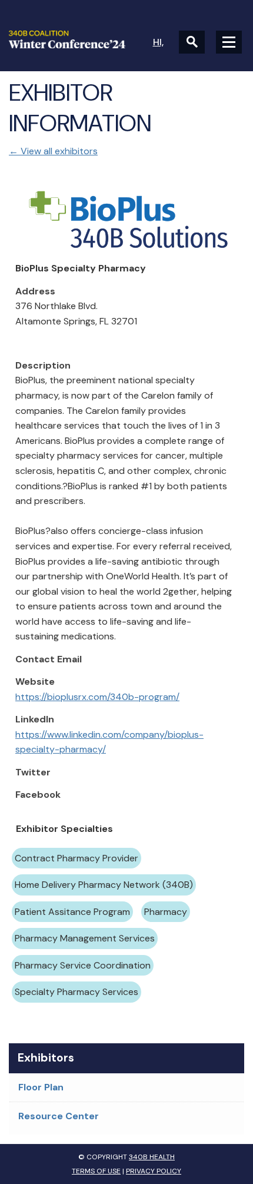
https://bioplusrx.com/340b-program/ (97, 697)
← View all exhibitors (53, 151)
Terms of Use (96, 1171)
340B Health (152, 1157)
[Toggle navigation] (229, 42)
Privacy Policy (153, 1171)
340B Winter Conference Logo (67, 39)
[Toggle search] (192, 42)
